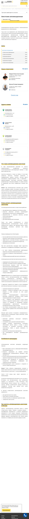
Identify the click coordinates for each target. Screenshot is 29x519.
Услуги (2, 515)
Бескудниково (14, 515)
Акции (2, 517)
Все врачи (25, 68)
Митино (13, 517)
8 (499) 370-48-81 (24, 0)
